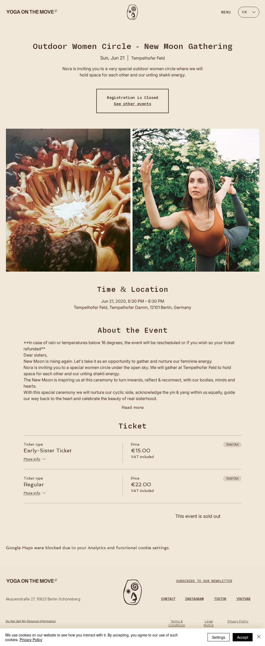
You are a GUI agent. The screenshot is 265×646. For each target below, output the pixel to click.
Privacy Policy (31, 639)
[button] (168, 599)
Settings (218, 637)
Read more (133, 407)
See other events (132, 104)
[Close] (259, 637)
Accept (242, 637)
